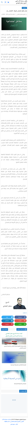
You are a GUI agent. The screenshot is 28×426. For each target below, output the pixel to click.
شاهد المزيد (4, 329)
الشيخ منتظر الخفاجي (20, 14)
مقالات (24, 8)
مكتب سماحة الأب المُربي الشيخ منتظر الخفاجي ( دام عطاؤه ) (13, 420)
